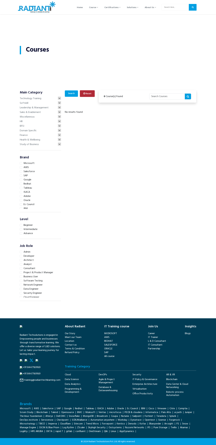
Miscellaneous (27, 117)
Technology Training (30, 98)
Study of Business (29, 144)
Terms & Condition (75, 349)
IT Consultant (155, 345)
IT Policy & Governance (145, 379)
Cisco (151, 409)
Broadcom (102, 416)
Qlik (106, 431)
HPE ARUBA (37, 431)
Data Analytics (72, 384)
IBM (143, 409)
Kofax (143, 424)
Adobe (110, 409)
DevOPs (103, 375)
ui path (178, 412)
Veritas (102, 412)
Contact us (71, 345)
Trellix (174, 428)
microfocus (115, 412)
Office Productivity (143, 394)
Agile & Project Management (107, 381)
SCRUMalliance (79, 420)
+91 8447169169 (31, 367)
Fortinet (149, 416)
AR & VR (170, 375)
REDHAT (108, 341)
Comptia (182, 409)
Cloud (68, 375)
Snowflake (74, 416)
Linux (113, 431)
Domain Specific (28, 131)
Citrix (172, 409)
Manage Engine (28, 428)
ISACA (100, 409)
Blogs (188, 333)
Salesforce (47, 409)
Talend (54, 412)
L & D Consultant (157, 341)
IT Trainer (153, 337)
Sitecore (78, 424)
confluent (80, 431)
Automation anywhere (102, 420)
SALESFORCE (110, 345)
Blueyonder (155, 424)
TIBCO (41, 424)
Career (151, 333)
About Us (150, 7)
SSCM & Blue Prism (49, 428)
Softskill (24, 103)
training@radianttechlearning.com (42, 380)
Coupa (114, 416)
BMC (79, 412)
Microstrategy (27, 424)
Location (69, 341)
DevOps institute (29, 420)
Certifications (111, 7)
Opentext (150, 420)
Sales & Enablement (30, 112)
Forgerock (174, 420)
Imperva (52, 424)
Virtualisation (140, 389)
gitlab (69, 431)
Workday (122, 420)
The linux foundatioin (31, 416)
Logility (24, 431)
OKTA (49, 431)
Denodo (132, 424)
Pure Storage (160, 428)
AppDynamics (126, 431)
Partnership (154, 349)
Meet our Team (73, 337)
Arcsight (168, 424)
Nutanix (125, 416)
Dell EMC (61, 416)
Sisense (162, 420)
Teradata (161, 416)
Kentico (121, 424)
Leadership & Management (34, 108)
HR (21, 121)
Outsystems (115, 428)
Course (93, 7)
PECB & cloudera (133, 412)
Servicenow (47, 420)
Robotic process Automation (175, 393)
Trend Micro (92, 424)
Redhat (79, 409)
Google (68, 409)
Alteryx (49, 416)
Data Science (72, 379)
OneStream (95, 431)
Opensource (67, 412)
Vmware (161, 409)
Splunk (172, 416)
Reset (88, 93)
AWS (106, 337)
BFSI (22, 126)
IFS (148, 428)
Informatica (151, 412)
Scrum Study (26, 412)
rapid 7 (59, 431)
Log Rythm (68, 428)
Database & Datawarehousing (108, 389)
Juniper (188, 412)
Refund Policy (72, 352)
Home (80, 7)
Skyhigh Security (96, 428)
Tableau (90, 409)
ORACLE (108, 349)
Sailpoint (137, 416)
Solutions (132, 7)
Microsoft (25, 409)
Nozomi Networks (134, 428)
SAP (106, 352)
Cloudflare (65, 424)
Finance (24, 135)
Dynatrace (136, 420)
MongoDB (88, 416)
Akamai (184, 428)
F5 (177, 424)
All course (109, 356)
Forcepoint (108, 424)
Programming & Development (73, 390)
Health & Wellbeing (30, 140)
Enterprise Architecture (145, 384)
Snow (185, 424)
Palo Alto (166, 412)
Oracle (120, 409)
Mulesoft (90, 412)
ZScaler (81, 428)
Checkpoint (63, 420)
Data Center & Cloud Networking (177, 385)
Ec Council (132, 409)
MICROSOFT (110, 333)
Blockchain (171, 379)
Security (137, 375)
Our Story (70, 333)
